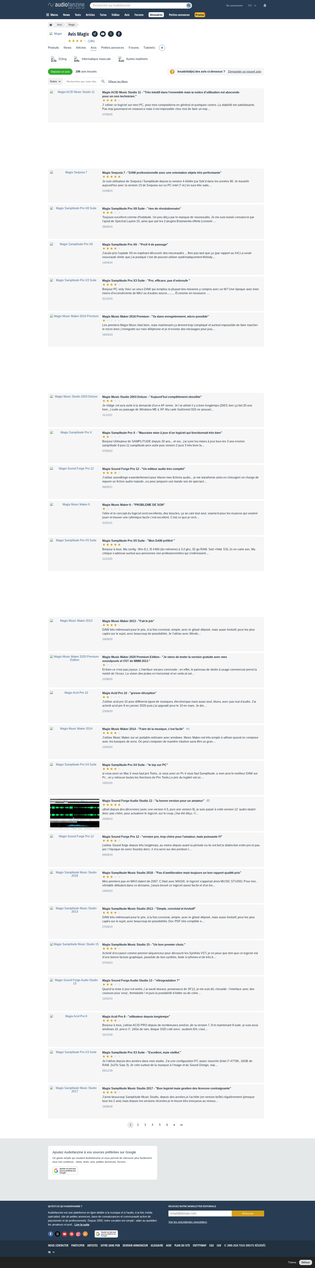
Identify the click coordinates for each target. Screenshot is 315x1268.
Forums (134, 47)
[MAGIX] (119, 34)
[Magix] (56, 37)
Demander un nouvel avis (244, 71)
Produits (53, 47)
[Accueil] (50, 25)
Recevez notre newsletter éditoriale (192, 1206)
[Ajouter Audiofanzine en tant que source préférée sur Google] (65, 1171)
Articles (81, 47)
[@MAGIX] (111, 34)
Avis (59, 24)
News (67, 47)
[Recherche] (188, 5)
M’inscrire (247, 1213)
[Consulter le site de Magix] (95, 34)
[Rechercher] (103, 81)
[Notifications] (265, 5)
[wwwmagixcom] (103, 34)
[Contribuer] (162, 48)
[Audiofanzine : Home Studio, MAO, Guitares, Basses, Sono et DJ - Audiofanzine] (66, 5)
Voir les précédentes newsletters (187, 1222)
